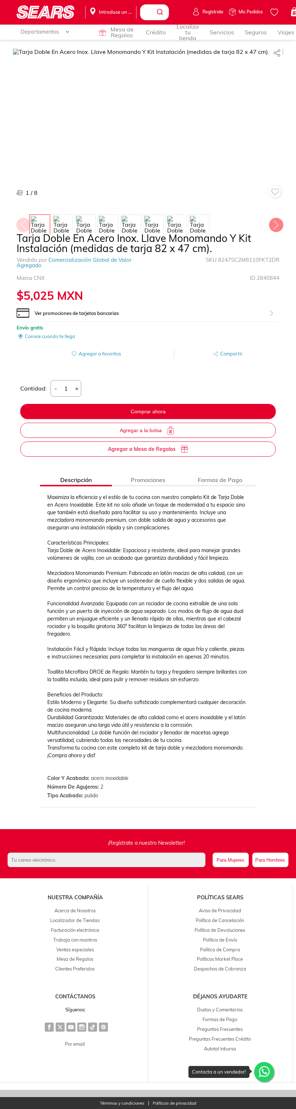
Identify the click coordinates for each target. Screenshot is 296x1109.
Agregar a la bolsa (141, 430)
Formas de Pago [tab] (220, 479)
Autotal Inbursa (220, 1049)
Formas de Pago (220, 1019)
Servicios (222, 32)
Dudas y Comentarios (220, 1009)
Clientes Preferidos (75, 969)
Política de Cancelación (220, 920)
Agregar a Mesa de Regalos (141, 449)
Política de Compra (220, 949)
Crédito (156, 32)
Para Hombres (270, 860)
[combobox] (154, 12)
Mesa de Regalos (122, 32)
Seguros (256, 32)
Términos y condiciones (122, 1103)
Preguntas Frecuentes (220, 1029)
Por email (75, 1044)
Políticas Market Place (220, 959)
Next (276, 223)
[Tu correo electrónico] (108, 860)
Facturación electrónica (75, 930)
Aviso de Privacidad (220, 910)
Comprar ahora (148, 411)
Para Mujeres (230, 860)
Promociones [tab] (148, 479)
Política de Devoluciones (220, 930)
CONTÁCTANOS (75, 996)
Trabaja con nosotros (75, 940)
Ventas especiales (75, 949)
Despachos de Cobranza (220, 969)
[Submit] (161, 12)
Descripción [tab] (76, 479)
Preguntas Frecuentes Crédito (220, 1039)
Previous (23, 223)
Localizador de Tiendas (75, 920)
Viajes (286, 32)
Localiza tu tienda (188, 32)
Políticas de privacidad (174, 1103)
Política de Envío (220, 940)
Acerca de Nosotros (75, 910)
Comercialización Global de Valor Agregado (74, 262)
